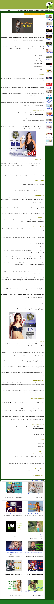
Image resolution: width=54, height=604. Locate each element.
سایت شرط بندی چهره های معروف (37, 480)
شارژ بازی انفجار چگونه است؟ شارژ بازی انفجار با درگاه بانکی (49, 26)
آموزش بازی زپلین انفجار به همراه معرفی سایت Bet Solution (49, 74)
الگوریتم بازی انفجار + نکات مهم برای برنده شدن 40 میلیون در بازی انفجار (49, 46)
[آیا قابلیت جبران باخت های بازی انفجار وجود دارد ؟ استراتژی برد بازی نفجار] (49, 113)
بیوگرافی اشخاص (42, 10)
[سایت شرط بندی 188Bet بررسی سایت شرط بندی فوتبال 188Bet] (49, 50)
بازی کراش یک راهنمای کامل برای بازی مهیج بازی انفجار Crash (49, 130)
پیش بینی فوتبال (26, 10)
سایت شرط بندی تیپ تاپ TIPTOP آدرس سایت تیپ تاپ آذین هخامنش (34, 591)
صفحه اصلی (50, 10)
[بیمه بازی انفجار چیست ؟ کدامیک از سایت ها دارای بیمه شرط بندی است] (49, 105)
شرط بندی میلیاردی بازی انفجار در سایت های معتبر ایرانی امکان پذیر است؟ (49, 137)
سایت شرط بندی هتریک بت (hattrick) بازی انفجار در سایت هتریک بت (49, 60)
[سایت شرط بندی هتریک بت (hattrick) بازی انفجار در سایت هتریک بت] (49, 57)
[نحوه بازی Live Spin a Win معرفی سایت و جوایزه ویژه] (49, 36)
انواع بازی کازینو (36, 10)
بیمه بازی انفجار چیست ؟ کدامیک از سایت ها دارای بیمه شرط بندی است (49, 108)
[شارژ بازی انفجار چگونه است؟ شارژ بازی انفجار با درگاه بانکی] (49, 23)
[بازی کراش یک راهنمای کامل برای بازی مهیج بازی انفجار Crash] (49, 127)
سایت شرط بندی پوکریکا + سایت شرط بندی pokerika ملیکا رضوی (13, 591)
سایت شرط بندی (31, 10)
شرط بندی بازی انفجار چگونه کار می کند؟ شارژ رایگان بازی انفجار (49, 88)
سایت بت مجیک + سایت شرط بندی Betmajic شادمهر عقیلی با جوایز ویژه (12, 493)
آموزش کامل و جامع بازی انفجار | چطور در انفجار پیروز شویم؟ (49, 81)
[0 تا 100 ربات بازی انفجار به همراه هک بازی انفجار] (49, 30)
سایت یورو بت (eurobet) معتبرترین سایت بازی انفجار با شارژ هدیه (13, 513)
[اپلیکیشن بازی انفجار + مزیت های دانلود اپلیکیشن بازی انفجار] (49, 98)
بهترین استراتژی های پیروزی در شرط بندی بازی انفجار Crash (49, 94)
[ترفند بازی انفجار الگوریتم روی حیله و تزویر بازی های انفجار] (49, 140)
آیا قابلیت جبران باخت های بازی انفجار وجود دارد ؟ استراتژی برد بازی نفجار (49, 116)
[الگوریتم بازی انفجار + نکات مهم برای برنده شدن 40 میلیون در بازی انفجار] (49, 43)
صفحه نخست (51, 600)
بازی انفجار (46, 10)
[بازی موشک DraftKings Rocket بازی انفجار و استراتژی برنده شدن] (49, 64)
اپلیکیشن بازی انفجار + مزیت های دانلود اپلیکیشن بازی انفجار (49, 101)
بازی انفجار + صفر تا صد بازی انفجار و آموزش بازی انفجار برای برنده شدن (49, 19)
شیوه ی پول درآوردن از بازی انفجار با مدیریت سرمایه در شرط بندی (49, 123)
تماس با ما (47, 600)
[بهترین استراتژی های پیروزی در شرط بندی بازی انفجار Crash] (49, 91)
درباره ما (44, 600)
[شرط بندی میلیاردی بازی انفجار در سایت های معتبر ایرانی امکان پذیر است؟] (49, 133)
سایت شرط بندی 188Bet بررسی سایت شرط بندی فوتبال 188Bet (49, 53)
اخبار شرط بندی (20, 10)
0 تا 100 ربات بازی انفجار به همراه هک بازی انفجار (49, 33)
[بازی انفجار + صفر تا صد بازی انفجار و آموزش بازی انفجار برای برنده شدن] (49, 16)
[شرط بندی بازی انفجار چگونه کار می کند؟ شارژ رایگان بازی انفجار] (49, 84)
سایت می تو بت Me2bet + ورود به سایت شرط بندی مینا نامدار (35, 493)
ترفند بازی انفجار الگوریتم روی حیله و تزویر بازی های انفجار (49, 144)
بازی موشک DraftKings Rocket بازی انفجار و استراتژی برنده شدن (49, 67)
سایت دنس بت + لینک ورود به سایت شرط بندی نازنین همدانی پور (13, 552)
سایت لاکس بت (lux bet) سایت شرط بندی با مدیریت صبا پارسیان (34, 14)
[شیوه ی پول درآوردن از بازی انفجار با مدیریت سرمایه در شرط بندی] (49, 120)
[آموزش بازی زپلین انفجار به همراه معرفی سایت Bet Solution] (49, 71)
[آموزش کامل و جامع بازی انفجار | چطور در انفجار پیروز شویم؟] (49, 77)
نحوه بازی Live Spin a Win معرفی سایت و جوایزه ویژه (49, 39)
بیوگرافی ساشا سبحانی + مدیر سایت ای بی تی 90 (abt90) (35, 513)
